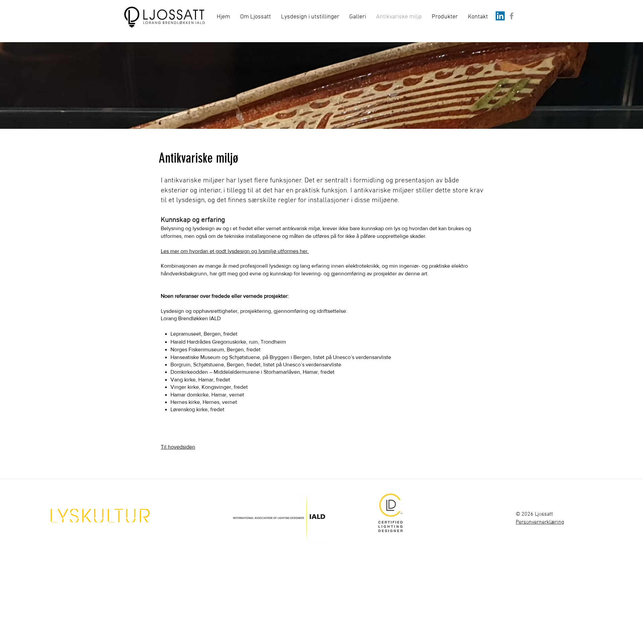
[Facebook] (511, 15)
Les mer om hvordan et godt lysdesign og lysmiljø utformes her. (235, 251)
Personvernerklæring (540, 522)
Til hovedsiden (178, 447)
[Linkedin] (500, 15)
